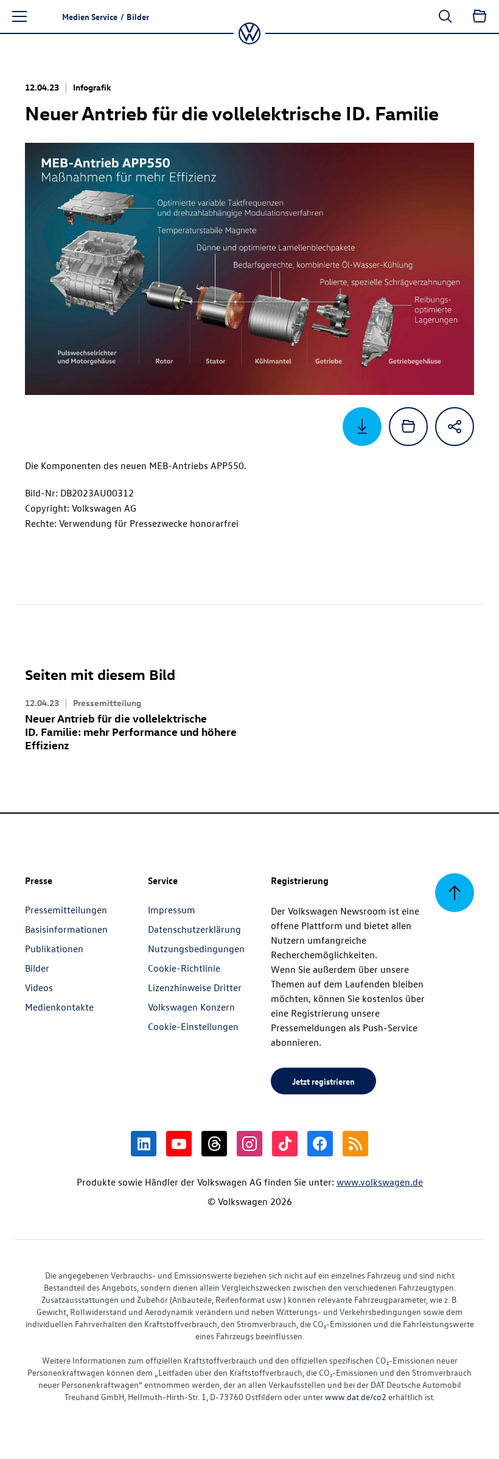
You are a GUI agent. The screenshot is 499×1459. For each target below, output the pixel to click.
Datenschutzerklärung (194, 929)
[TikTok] (285, 1143)
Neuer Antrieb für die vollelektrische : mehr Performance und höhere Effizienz (131, 731)
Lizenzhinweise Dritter (195, 987)
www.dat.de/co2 (355, 1396)
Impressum (171, 910)
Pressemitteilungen (66, 910)
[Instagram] (249, 1143)
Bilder (37, 968)
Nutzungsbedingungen (196, 948)
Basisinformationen (66, 929)
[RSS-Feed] (355, 1143)
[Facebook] (320, 1143)
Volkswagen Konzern (191, 1007)
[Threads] (214, 1143)
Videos (39, 987)
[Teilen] (454, 426)
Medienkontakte (59, 1007)
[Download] (362, 426)
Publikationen (54, 948)
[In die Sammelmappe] (408, 426)
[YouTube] (179, 1143)
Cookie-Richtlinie (184, 968)
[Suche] (445, 16)
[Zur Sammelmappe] (479, 16)
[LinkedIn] (143, 1143)
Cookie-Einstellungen (193, 1026)
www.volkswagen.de (380, 1182)
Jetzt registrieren (323, 1081)
